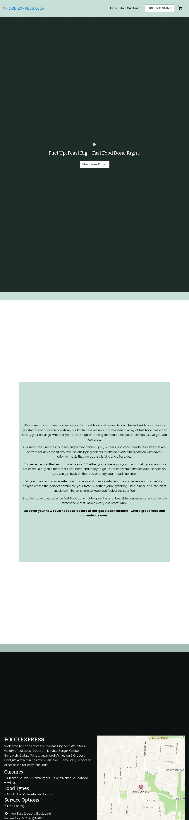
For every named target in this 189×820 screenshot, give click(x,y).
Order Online (159, 8)
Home (113, 8)
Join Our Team (130, 8)
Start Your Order (94, 164)
